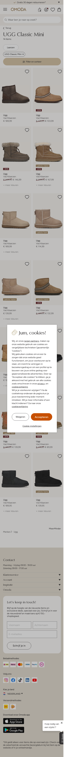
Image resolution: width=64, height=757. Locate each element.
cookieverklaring (20, 386)
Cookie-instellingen (32, 426)
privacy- (41, 383)
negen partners (31, 341)
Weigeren (20, 417)
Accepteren (41, 416)
